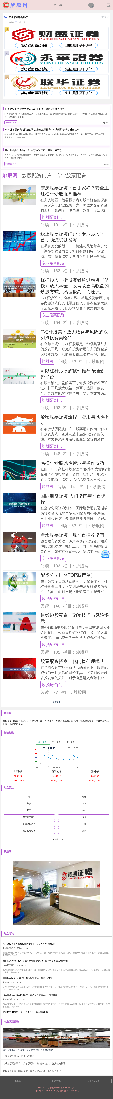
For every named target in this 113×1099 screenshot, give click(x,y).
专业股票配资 (53, 263)
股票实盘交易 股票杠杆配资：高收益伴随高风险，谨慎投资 (30, 995)
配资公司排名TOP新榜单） (67, 575)
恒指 (84, 817)
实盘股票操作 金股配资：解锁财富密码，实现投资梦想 (33, 150)
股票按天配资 (29, 817)
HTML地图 (70, 1087)
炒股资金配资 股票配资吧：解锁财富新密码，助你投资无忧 (32, 1070)
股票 (29, 810)
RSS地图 (60, 1087)
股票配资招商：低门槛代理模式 (72, 661)
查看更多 (56, 702)
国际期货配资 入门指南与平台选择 (73, 498)
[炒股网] (15, 4)
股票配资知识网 (63, 1090)
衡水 (84, 810)
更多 (103, 17)
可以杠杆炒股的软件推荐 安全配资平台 (73, 373)
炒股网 (47, 361)
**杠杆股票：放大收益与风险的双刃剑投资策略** (74, 334)
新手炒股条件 (10, 122)
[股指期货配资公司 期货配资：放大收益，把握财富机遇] (56, 1037)
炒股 (84, 830)
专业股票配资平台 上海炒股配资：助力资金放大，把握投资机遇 (34, 1063)
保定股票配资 (29, 830)
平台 (29, 796)
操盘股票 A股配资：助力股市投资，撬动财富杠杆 (25, 1012)
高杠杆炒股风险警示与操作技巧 (72, 462)
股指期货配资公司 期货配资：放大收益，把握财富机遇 (28, 1049)
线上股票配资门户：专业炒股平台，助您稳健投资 (72, 236)
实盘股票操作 (10, 163)
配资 (84, 796)
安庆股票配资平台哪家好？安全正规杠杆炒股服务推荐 (74, 190)
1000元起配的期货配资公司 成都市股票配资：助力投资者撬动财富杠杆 (42, 129)
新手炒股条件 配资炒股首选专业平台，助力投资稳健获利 (34, 108)
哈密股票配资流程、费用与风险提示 (74, 419)
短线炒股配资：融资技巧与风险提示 (74, 618)
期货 (29, 803)
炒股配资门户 (53, 217)
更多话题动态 (56, 839)
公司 (84, 803)
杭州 (84, 824)
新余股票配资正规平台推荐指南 (72, 534)
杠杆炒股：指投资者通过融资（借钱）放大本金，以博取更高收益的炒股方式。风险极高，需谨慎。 (74, 285)
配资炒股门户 (29, 824)
